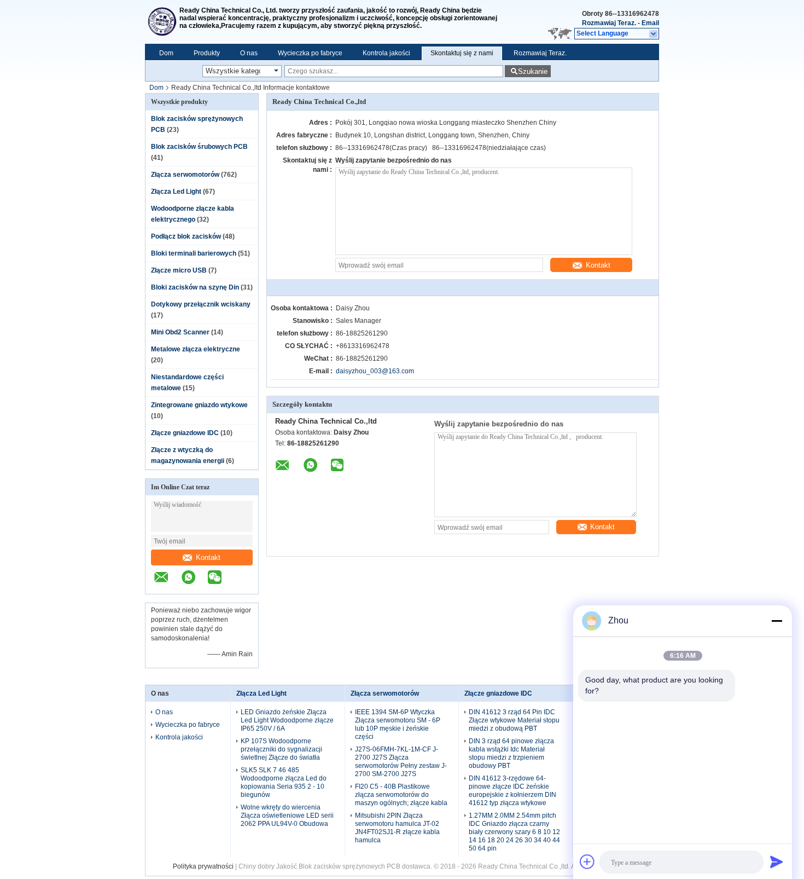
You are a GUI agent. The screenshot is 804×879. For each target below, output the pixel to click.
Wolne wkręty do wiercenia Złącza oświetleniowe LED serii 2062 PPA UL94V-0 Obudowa (287, 815)
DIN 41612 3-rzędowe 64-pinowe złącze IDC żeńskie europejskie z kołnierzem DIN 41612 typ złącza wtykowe (512, 790)
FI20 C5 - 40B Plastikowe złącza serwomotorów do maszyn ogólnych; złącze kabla (401, 795)
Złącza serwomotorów (185, 174)
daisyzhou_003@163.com (375, 371)
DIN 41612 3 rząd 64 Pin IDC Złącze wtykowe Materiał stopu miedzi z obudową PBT (514, 720)
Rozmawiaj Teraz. (609, 23)
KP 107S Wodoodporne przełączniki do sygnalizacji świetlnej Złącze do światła (281, 749)
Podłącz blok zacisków (186, 236)
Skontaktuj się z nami (461, 53)
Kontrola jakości (386, 53)
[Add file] (587, 861)
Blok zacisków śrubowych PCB (199, 147)
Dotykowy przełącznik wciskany (200, 304)
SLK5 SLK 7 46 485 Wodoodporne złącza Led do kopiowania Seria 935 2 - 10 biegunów (284, 782)
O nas (249, 53)
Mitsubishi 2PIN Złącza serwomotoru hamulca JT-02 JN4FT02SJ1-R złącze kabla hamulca (397, 828)
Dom (166, 53)
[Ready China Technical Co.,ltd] (162, 22)
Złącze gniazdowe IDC (185, 433)
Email (650, 23)
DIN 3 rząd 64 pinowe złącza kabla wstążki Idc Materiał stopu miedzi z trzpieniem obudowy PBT (511, 753)
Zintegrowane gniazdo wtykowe (199, 405)
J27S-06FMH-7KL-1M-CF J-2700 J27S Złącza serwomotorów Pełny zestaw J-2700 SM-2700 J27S (401, 761)
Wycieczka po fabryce (310, 53)
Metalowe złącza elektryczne (195, 349)
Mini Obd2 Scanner (180, 332)
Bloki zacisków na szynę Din (195, 287)
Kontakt (208, 557)
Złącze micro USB (179, 270)
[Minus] (776, 620)
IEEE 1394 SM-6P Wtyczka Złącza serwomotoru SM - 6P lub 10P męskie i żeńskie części (397, 724)
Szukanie (532, 71)
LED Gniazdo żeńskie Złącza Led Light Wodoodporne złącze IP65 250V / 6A (287, 720)
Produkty (207, 53)
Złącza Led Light (176, 191)
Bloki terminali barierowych (193, 253)
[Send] (776, 861)
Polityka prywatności (203, 866)
